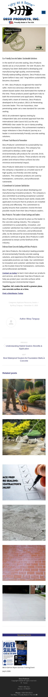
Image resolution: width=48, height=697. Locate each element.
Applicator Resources (12, 30)
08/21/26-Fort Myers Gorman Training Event (18, 667)
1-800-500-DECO (26, 693)
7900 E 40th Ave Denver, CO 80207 (24, 688)
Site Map (14, 695)
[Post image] (14, 653)
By (16, 305)
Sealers (7, 33)
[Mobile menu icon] (44, 12)
